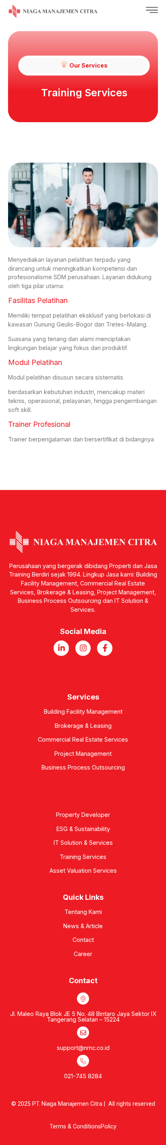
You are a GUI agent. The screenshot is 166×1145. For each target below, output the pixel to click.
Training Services (83, 856)
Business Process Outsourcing (83, 767)
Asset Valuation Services (83, 870)
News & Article (83, 925)
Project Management (83, 753)
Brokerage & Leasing (83, 725)
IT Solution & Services (83, 842)
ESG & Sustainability (83, 828)
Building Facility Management (83, 711)
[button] (128, 11)
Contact (83, 939)
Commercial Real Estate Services (83, 739)
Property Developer (83, 814)
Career (83, 953)
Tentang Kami (83, 911)
